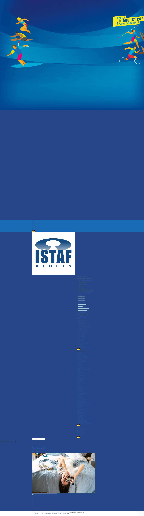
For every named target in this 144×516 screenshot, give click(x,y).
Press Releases (82, 335)
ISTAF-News (81, 278)
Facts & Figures (82, 284)
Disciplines (81, 298)
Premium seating (83, 311)
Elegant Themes (56, 513)
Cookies (34, 229)
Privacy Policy (36, 227)
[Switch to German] (72, 231)
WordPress (66, 513)
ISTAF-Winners (82, 345)
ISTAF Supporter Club (84, 327)
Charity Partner (82, 325)
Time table (81, 300)
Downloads (81, 339)
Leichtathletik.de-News (85, 280)
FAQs (79, 294)
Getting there (82, 313)
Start (33, 221)
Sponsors (81, 321)
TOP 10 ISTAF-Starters (84, 347)
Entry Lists (81, 302)
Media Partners (82, 323)
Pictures (80, 288)
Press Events (82, 337)
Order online (82, 307)
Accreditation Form (83, 333)
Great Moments (82, 343)
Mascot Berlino (82, 317)
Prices (80, 309)
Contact (34, 225)
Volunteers (81, 290)
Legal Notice (35, 223)
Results (80, 286)
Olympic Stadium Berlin (85, 292)
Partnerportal (82, 329)
